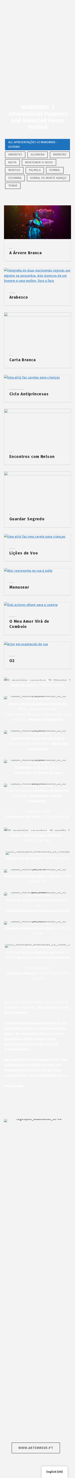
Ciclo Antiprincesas (29, 394)
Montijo (14, 170)
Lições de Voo (23, 553)
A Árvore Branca (25, 253)
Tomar (12, 185)
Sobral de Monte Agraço (48, 178)
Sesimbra (14, 178)
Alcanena (37, 154)
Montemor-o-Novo (39, 162)
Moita (12, 162)
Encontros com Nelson (32, 456)
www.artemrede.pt (35, 1448)
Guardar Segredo (27, 519)
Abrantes (15, 154)
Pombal (54, 170)
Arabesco (18, 297)
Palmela (35, 170)
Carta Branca (22, 360)
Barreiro (59, 154)
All (32, 144)
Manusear (19, 587)
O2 (12, 660)
